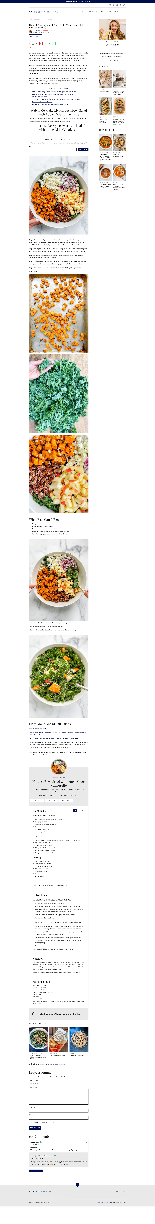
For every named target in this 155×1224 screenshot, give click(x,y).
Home (31, 19)
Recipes (83, 11)
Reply (85, 1142)
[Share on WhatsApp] (54, 43)
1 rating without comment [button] (57, 1064)
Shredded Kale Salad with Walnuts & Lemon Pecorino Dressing (38, 1057)
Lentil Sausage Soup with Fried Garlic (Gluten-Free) (105, 186)
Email (32, 146)
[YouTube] (113, 5)
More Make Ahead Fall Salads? (42, 102)
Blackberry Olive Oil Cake (77, 1055)
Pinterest (68, 121)
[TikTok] (124, 5)
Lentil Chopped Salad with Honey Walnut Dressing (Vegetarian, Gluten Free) (53, 738)
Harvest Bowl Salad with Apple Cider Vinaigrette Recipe (50, 104)
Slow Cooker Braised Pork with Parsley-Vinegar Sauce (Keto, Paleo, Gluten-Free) (118, 121)
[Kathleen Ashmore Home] (43, 12)
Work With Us (54, 1197)
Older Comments (36, 1171)
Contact (45, 1197)
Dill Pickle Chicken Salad (57, 1055)
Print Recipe (66, 800)
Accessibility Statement (109, 1202)
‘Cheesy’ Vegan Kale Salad (37, 728)
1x (75, 810)
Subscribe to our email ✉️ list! (42, 1122)
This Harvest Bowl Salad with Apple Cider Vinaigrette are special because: (56, 99)
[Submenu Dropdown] (97, 11)
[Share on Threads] (45, 43)
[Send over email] (49, 43)
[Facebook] (117, 5)
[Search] (124, 11)
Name (32, 1108)
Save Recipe (83, 149)
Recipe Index (38, 19)
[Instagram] (110, 5)
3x (83, 810)
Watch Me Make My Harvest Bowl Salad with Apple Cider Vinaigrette (54, 92)
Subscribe (117, 11)
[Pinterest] (120, 5)
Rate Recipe (52, 800)
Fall (55, 19)
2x (79, 810)
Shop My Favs (92, 11)
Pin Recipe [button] (37, 800)
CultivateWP (123, 1202)
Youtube (81, 752)
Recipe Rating (35, 1080)
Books (102, 11)
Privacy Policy (66, 1197)
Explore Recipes (112, 60)
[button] (53, 777)
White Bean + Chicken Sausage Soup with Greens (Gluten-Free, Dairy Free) (105, 157)
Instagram (40, 747)
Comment (33, 1087)
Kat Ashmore (37, 30)
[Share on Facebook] (36, 43)
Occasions (48, 19)
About (109, 11)
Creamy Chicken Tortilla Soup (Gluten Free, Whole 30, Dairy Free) (119, 187)
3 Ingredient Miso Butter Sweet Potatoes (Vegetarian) (104, 120)
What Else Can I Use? (39, 97)
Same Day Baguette (105, 91)
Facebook (73, 118)
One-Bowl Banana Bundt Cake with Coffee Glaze (118, 92)
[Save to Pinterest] (41, 43)
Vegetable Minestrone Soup (118, 155)
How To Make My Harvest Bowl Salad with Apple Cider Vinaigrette (53, 94)
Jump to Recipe (35, 36)
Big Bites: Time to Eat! (84, 1)
